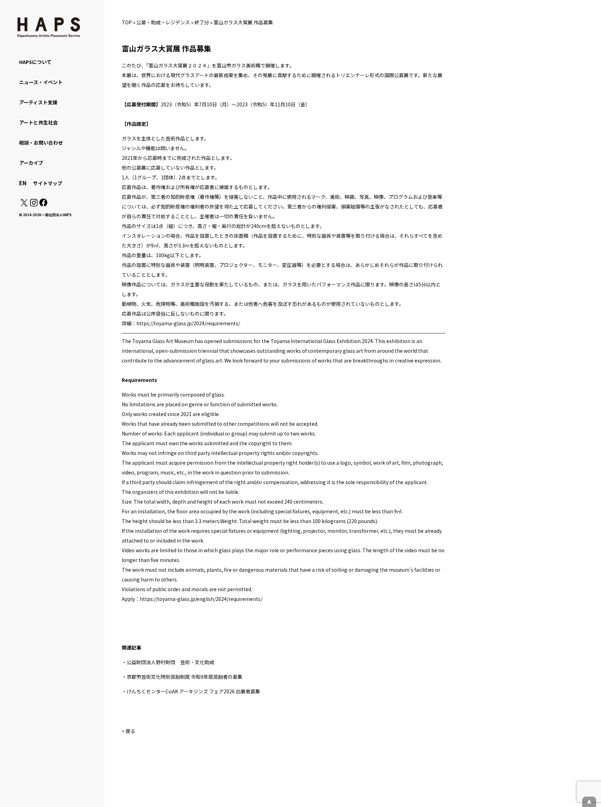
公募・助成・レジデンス (163, 22)
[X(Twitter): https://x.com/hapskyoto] (24, 204)
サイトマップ (47, 183)
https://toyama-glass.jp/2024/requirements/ (188, 323)
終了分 (201, 22)
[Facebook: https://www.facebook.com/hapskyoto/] (43, 204)
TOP (127, 22)
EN (22, 183)
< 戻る (128, 730)
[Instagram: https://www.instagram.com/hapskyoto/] (34, 204)
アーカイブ (31, 162)
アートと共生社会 (38, 122)
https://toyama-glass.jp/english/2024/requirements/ (201, 598)
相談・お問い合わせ (41, 142)
